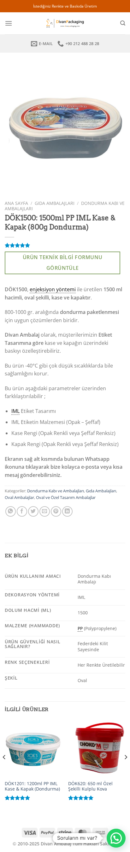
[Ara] (122, 23)
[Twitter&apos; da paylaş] (33, 511)
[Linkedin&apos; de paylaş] (67, 511)
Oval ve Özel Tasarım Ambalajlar (66, 497)
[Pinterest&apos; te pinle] (56, 511)
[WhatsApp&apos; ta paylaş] (10, 511)
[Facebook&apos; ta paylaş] (22, 511)
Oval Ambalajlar (19, 497)
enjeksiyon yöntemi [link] (53, 289)
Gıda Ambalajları (54, 203)
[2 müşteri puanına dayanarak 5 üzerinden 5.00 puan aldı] (65, 245)
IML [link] (15, 411)
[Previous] (4, 770)
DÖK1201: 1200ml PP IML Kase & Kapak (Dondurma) (32, 786)
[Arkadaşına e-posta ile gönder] (44, 511)
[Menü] (8, 23)
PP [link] (80, 628)
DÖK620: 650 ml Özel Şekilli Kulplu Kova (90, 786)
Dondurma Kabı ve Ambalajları (55, 491)
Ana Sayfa (16, 203)
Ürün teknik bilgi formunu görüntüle (63, 262)
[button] (116, 838)
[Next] (125, 770)
